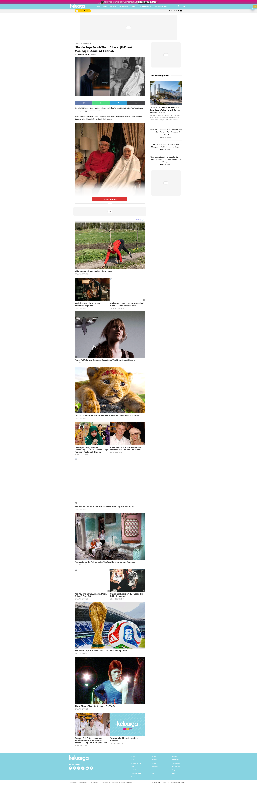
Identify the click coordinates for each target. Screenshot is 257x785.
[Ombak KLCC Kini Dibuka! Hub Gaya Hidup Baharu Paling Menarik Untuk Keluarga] (166, 93)
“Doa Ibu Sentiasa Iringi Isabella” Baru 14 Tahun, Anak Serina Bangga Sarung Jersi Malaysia (165, 159)
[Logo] (78, 6)
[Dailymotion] (181, 11)
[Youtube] (178, 11)
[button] (178, 6)
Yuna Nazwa (153, 112)
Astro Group (181, 782)
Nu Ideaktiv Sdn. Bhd (167, 782)
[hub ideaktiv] (183, 5)
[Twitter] (174, 11)
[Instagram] (172, 11)
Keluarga (77, 43)
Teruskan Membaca (110, 199)
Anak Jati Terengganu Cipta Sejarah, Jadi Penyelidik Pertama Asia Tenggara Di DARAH (166, 131)
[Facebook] (169, 11)
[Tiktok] (176, 11)
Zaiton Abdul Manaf (83, 54)
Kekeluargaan (87, 43)
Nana (162, 137)
